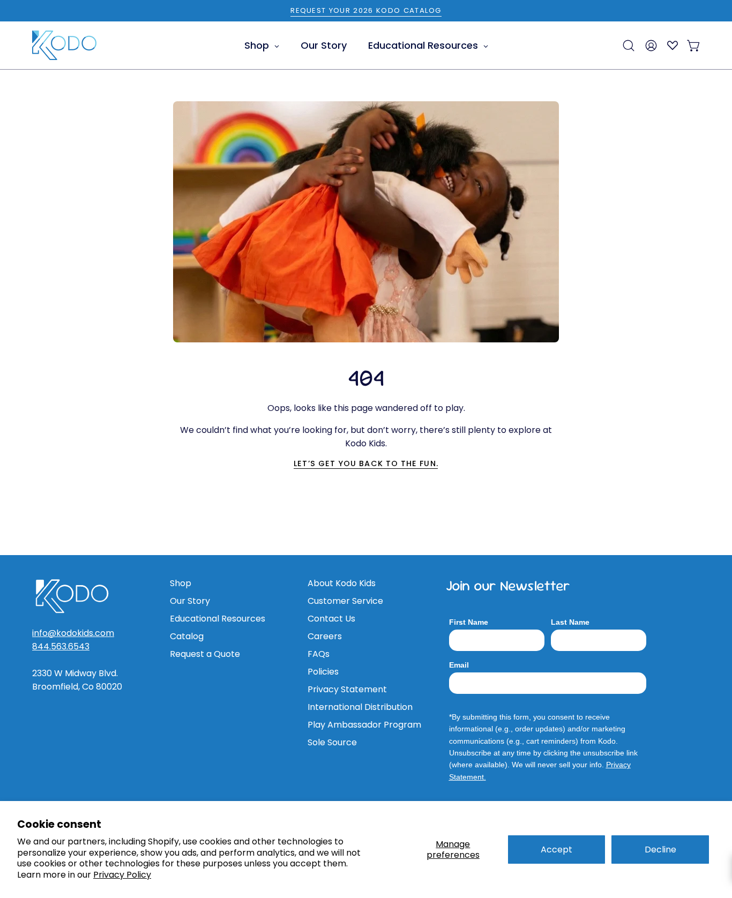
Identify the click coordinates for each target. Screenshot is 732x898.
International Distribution (360, 707)
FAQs (319, 654)
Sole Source (332, 742)
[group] (366, 10)
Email (459, 665)
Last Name (570, 622)
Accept (556, 849)
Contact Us (331, 618)
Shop (180, 583)
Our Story (190, 601)
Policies (323, 671)
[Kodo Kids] (64, 45)
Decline (660, 849)
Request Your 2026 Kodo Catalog (366, 10)
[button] (628, 45)
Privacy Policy (122, 875)
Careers (325, 636)
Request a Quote (205, 654)
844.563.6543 (60, 646)
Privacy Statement (347, 689)
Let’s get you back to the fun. (366, 463)
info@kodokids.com (73, 633)
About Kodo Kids (342, 583)
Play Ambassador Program (364, 725)
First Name (468, 622)
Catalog (187, 636)
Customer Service (345, 601)
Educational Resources (217, 618)
